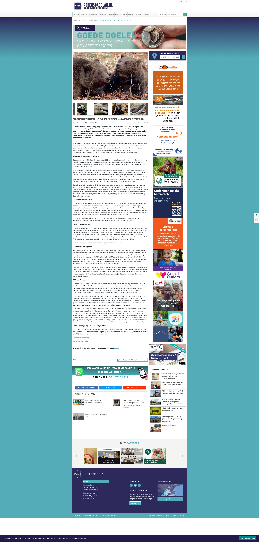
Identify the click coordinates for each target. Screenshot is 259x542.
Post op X (111, 388)
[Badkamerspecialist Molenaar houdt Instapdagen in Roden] (155, 385)
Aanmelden (135, 503)
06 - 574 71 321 (118, 377)
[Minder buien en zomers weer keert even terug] (155, 411)
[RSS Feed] (139, 485)
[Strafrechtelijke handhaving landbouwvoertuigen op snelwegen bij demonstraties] (155, 402)
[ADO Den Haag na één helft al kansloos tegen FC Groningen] (155, 394)
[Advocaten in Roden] (155, 428)
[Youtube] (135, 485)
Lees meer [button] (84, 538)
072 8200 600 (90, 493)
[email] (256, 220)
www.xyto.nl (89, 498)
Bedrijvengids (93, 14)
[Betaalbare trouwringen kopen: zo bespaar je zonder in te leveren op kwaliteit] (155, 376)
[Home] (74, 14)
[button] (74, 109)
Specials (83, 20)
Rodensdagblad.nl (98, 5)
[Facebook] (131, 485)
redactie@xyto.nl (91, 496)
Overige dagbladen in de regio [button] (168, 499)
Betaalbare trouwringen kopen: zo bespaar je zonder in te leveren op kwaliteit (173, 376)
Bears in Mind (143, 123)
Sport (125, 14)
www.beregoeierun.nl (100, 334)
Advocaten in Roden (169, 425)
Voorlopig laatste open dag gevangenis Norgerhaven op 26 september (173, 419)
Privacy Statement (178, 515)
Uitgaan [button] (130, 14)
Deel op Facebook (88, 388)
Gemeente (102, 14)
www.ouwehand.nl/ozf (81, 341)
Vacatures (139, 14)
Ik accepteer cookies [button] (247, 538)
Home (76, 20)
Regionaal (111, 14)
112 (78, 14)
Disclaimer (168, 515)
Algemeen (83, 14)
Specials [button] (118, 14)
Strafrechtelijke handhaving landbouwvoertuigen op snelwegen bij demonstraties (172, 402)
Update (116, 348)
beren (77, 360)
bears (82, 360)
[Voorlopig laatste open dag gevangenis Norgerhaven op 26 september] (155, 419)
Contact (146, 14)
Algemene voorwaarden (156, 515)
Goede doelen (93, 20)
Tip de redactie (136, 388)
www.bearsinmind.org (81, 338)
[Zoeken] (185, 14)
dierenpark (88, 360)
